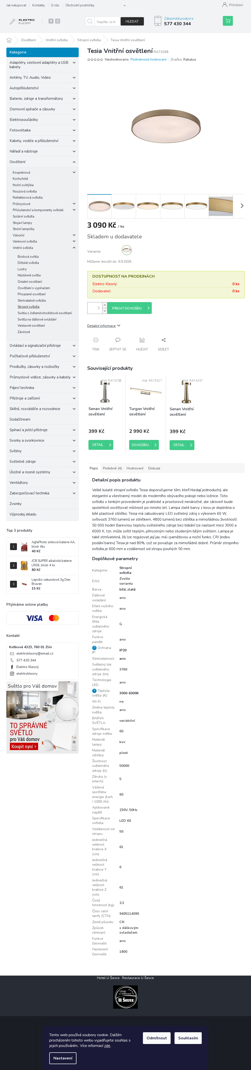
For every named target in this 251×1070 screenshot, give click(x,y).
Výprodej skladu (23, 514)
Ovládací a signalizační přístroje (35, 345)
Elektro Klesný (27, 667)
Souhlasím (188, 1038)
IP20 (122, 650)
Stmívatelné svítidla (32, 300)
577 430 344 (26, 660)
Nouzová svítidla (25, 191)
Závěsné (24, 332)
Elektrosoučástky (24, 119)
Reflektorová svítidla (28, 197)
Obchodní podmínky (79, 5)
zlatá (131, 589)
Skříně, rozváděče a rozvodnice (35, 408)
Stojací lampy (22, 223)
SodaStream (20, 419)
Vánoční (18, 235)
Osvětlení (17, 161)
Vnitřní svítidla (23, 248)
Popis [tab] (94, 468)
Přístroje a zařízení (25, 398)
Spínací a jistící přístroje (29, 429)
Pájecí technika (22, 387)
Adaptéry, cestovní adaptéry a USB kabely (39, 64)
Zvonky (16, 503)
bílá (122, 589)
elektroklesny (27, 673)
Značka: (183, 59)
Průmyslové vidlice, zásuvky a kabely (40, 377)
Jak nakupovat (16, 5)
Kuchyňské (20, 179)
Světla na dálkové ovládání (37, 319)
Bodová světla (28, 257)
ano (122, 658)
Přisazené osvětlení (32, 294)
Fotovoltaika (20, 130)
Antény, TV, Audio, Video (30, 77)
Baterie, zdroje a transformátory (36, 98)
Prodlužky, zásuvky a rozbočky (34, 366)
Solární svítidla (23, 216)
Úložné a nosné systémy (30, 472)
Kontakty (38, 5)
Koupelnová (21, 172)
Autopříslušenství (24, 88)
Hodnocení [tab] (135, 468)
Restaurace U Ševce (138, 978)
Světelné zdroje (23, 461)
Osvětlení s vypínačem (34, 288)
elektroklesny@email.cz (34, 653)
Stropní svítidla (28, 307)
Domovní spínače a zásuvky (32, 109)
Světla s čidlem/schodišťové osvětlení (45, 313)
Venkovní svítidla (25, 241)
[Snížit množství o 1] (104, 311)
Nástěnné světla (29, 275)
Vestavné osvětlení (31, 325)
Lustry (22, 269)
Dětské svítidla (28, 263)
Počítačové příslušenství (30, 356)
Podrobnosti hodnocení (148, 59)
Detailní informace (101, 325)
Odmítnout (157, 1038)
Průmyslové (21, 204)
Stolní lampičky (24, 229)
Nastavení (62, 1058)
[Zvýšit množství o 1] (104, 305)
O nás (55, 5)
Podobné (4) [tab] (112, 468)
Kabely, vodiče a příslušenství (34, 140)
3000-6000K (129, 693)
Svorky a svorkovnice (27, 440)
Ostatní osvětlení (30, 282)
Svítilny (16, 451)
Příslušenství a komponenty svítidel (38, 210)
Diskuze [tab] (154, 468)
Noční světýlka (23, 185)
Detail (97, 445)
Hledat (132, 21)
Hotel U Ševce (108, 978)
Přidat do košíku (127, 308)
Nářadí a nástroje (24, 151)
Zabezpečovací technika (29, 493)
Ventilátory (19, 482)
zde (107, 1045)
